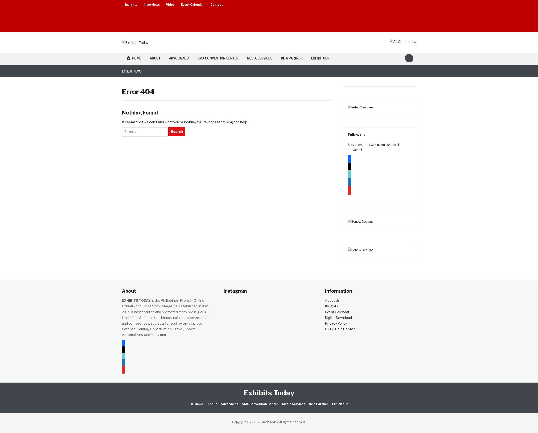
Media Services (259, 58)
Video (170, 4)
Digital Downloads (339, 318)
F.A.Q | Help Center (340, 329)
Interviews (152, 4)
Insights (131, 4)
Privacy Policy (336, 323)
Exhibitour (320, 58)
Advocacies (179, 58)
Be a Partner (291, 58)
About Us (332, 301)
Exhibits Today (269, 392)
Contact (216, 4)
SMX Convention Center (217, 58)
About (155, 58)
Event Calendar (192, 4)
